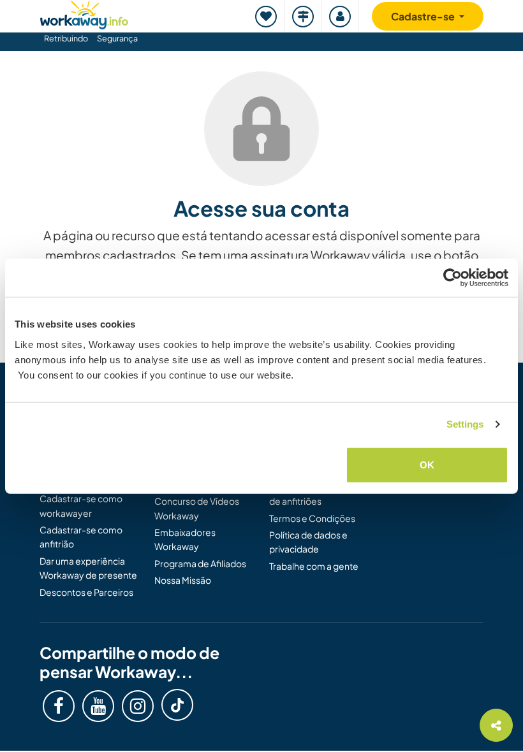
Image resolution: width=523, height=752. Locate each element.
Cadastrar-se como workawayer (81, 505)
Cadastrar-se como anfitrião (81, 536)
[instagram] (138, 706)
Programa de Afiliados (200, 563)
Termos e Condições (312, 518)
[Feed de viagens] (303, 16)
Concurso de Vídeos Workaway (196, 508)
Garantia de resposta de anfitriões (313, 494)
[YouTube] (98, 706)
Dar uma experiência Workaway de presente (88, 568)
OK (427, 464)
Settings (465, 424)
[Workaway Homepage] (84, 13)
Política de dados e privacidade (308, 541)
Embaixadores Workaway (185, 539)
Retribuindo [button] (66, 38)
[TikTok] (177, 705)
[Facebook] (59, 706)
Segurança (117, 38)
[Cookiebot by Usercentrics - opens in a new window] (452, 277)
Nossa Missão (182, 580)
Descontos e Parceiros (86, 592)
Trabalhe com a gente (313, 566)
